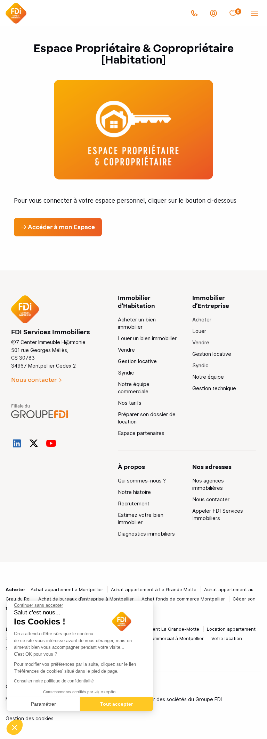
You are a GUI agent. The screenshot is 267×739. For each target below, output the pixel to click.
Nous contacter (34, 379)
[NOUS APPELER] (194, 13)
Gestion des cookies (30, 718)
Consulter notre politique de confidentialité (54, 681)
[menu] (254, 13)
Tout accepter (116, 704)
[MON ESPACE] (213, 13)
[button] (14, 727)
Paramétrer (43, 704)
